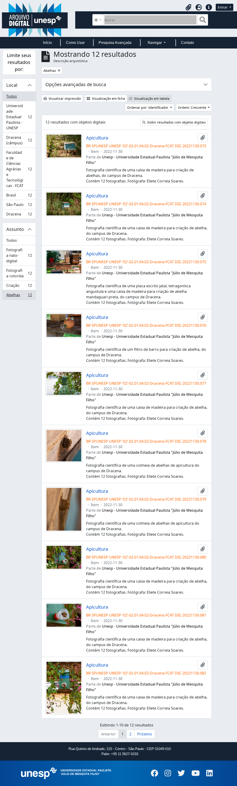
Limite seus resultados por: (19, 62)
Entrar (223, 7)
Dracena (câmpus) (19, 140)
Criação (19, 286)
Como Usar (75, 43)
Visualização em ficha (108, 98)
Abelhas (19, 295)
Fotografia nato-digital (19, 255)
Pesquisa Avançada (115, 43)
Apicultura (97, 138)
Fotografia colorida (19, 273)
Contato (187, 43)
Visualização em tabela (151, 98)
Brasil (19, 196)
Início (47, 43)
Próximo (144, 734)
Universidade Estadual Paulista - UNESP (19, 116)
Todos (11, 96)
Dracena (19, 215)
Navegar (155, 43)
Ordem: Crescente (192, 107)
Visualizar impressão (64, 98)
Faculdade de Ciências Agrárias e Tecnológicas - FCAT (19, 169)
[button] (188, 7)
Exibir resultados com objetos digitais (176, 122)
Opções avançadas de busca (75, 84)
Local (11, 85)
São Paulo (19, 205)
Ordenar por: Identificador (148, 107)
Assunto (15, 229)
